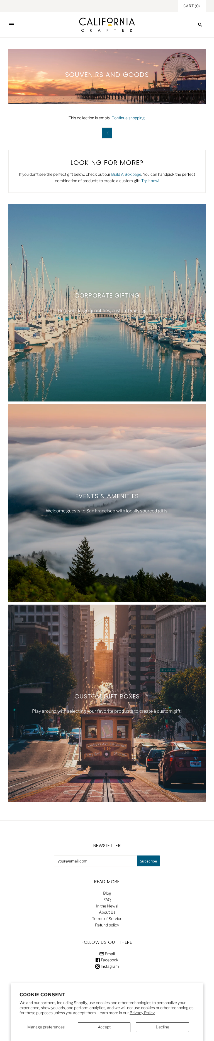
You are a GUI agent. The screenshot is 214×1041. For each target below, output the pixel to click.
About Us (107, 912)
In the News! (107, 906)
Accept (104, 1027)
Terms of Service (107, 918)
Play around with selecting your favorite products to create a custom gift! (107, 711)
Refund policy (107, 925)
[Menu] (11, 24)
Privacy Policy (142, 1012)
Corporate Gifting (107, 295)
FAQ (107, 899)
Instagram (109, 966)
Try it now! (150, 180)
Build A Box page (126, 174)
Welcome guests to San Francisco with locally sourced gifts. (107, 511)
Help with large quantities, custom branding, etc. (107, 310)
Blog (107, 893)
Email (109, 953)
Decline (162, 1027)
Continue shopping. (128, 117)
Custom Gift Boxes (107, 696)
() (191, 6)
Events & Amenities (107, 496)
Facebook (109, 959)
